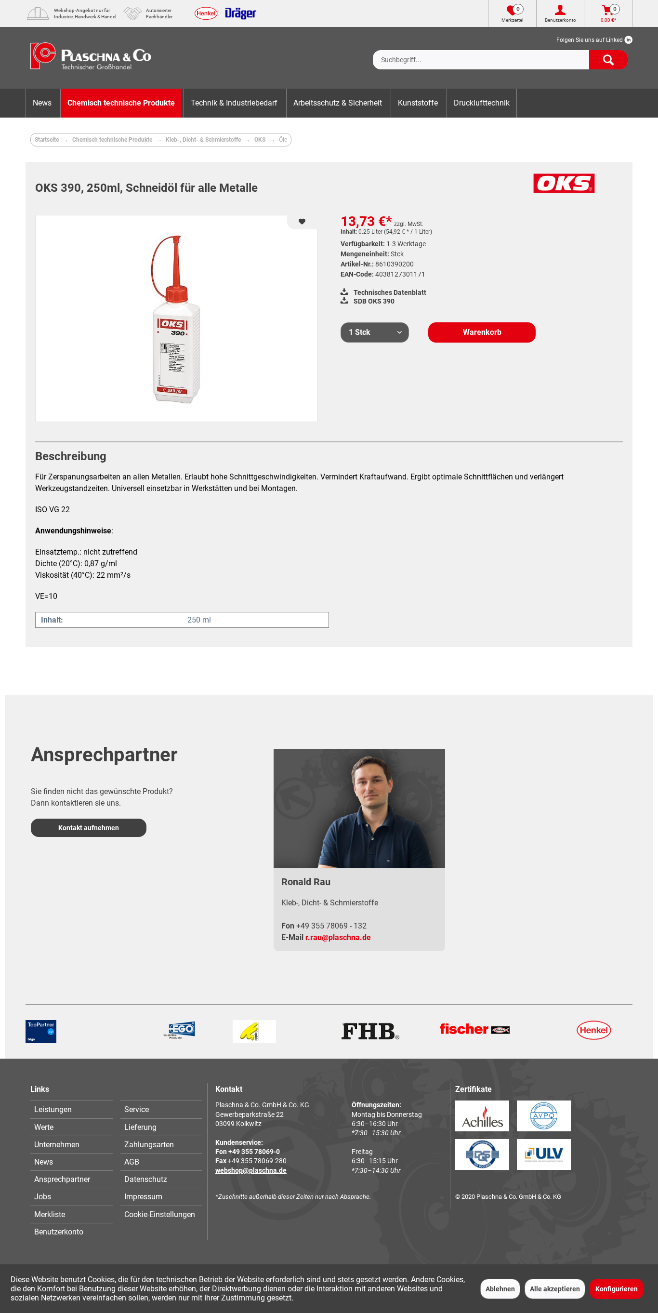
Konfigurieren (616, 1289)
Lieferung (140, 1127)
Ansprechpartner (62, 1179)
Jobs (42, 1196)
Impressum (143, 1196)
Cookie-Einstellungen (159, 1214)
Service (136, 1109)
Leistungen (53, 1109)
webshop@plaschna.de (251, 1170)
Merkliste (49, 1214)
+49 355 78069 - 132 (331, 925)
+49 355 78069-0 (254, 1151)
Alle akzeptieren (555, 1289)
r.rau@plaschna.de (338, 937)
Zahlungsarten (149, 1144)
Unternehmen (56, 1144)
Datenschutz (145, 1179)
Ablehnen (500, 1289)
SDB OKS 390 (373, 301)
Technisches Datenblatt (389, 292)
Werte (43, 1127)
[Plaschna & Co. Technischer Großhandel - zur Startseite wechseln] (90, 57)
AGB (131, 1162)
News (43, 1162)
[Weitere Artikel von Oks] (564, 188)
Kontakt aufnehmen (88, 828)
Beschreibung (70, 456)
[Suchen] (608, 59)
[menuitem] (500, 52)
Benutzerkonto (58, 1231)
